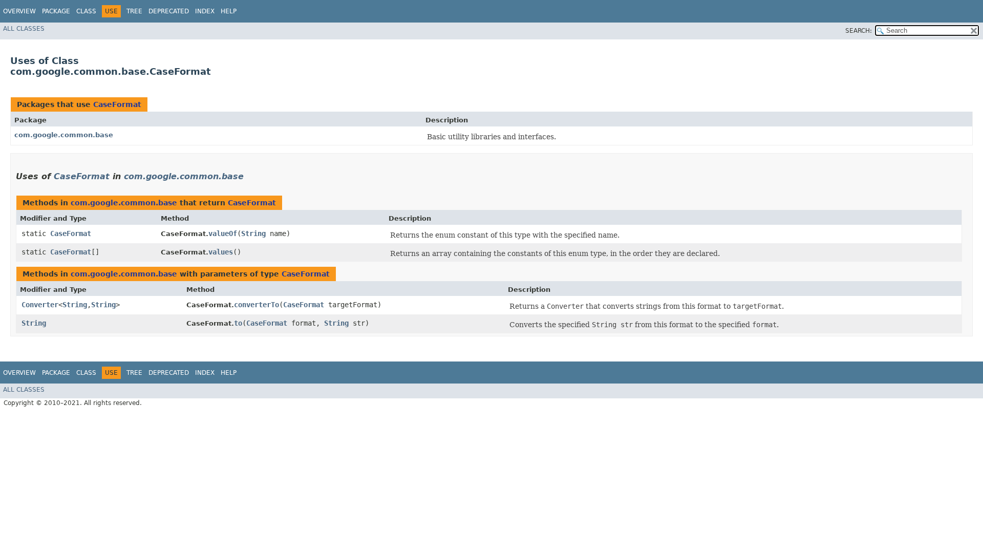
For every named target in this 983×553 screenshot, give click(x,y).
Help (229, 11)
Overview (19, 11)
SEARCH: (858, 30)
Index (205, 11)
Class (86, 11)
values (220, 252)
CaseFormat (117, 104)
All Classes (24, 28)
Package (56, 11)
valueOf (222, 233)
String (253, 233)
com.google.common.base (63, 135)
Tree (134, 11)
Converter (40, 305)
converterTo (256, 305)
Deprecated (168, 11)
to (238, 323)
